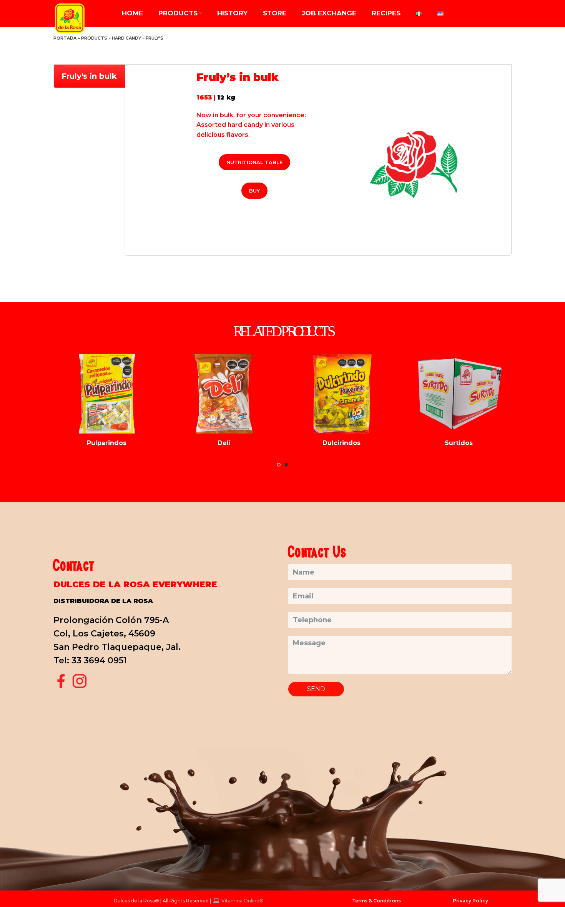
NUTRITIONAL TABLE (254, 162)
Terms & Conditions (376, 901)
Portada (64, 38)
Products (94, 38)
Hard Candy (126, 38)
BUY (254, 191)
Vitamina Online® (242, 901)
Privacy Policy (470, 901)
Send (316, 689)
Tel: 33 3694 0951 (90, 660)
